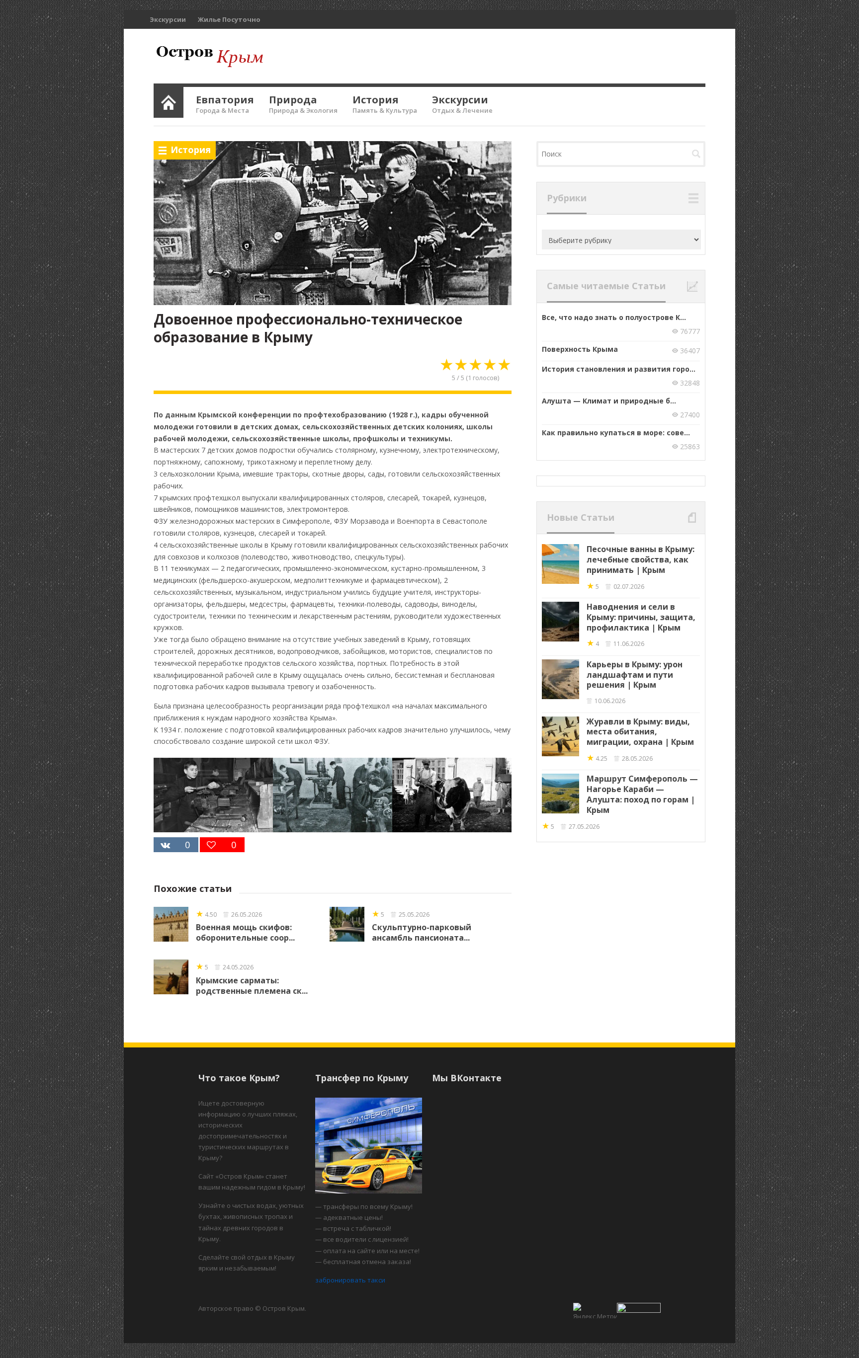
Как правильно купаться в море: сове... (616, 432)
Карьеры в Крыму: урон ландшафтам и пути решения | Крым (635, 675)
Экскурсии (168, 19)
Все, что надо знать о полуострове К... (614, 317)
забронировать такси (350, 1280)
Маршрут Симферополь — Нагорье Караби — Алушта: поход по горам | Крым (642, 794)
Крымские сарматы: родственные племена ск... (252, 985)
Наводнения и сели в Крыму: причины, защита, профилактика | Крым (641, 617)
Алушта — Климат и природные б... (609, 400)
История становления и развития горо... (618, 369)
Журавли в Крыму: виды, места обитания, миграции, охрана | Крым (640, 732)
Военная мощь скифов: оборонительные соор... (245, 932)
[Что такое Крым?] (168, 100)
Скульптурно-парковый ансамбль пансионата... (421, 932)
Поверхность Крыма (580, 349)
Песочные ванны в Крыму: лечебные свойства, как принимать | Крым (640, 559)
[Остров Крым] (208, 56)
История (191, 150)
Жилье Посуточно (229, 19)
